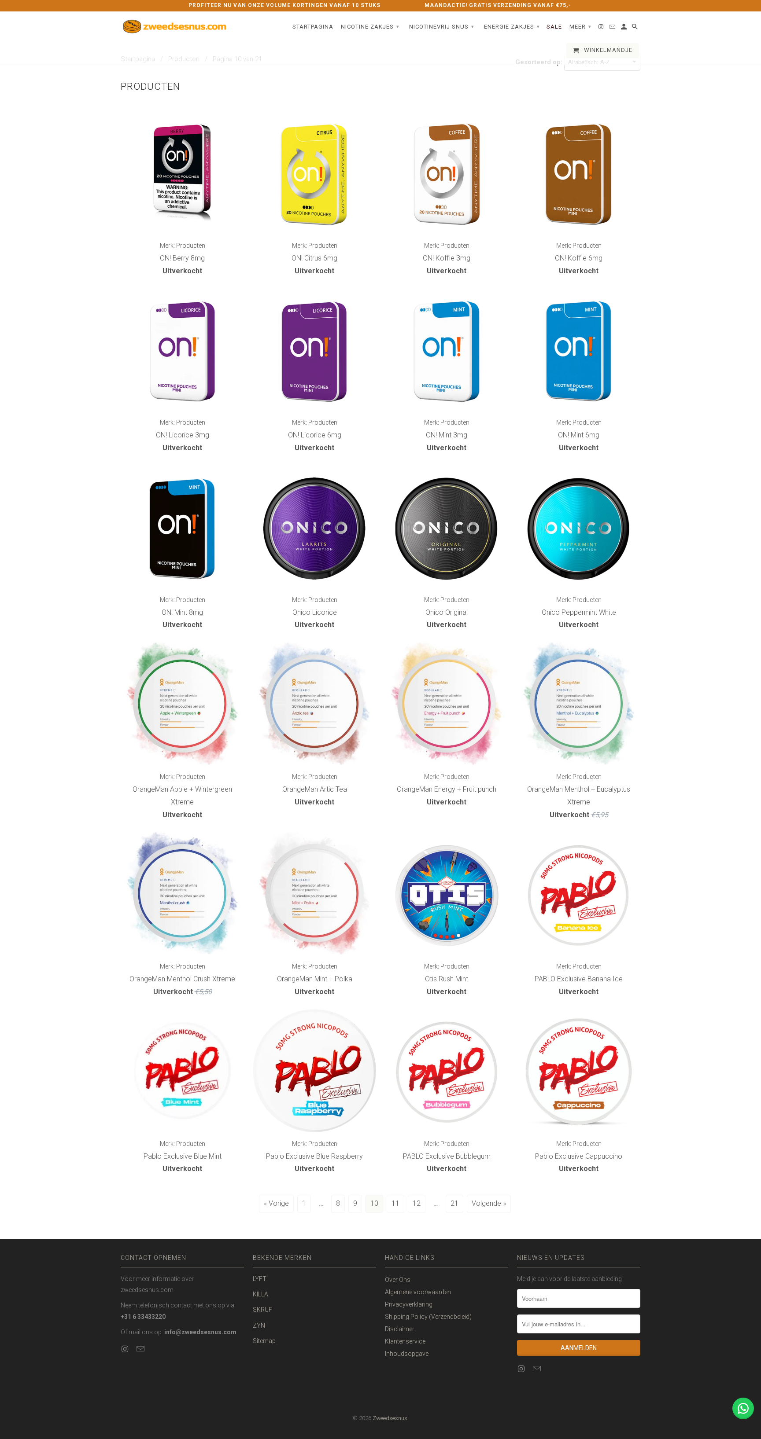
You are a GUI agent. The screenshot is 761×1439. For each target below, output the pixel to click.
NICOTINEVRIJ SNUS (441, 26)
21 (454, 1203)
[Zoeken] (635, 28)
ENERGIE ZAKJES (512, 26)
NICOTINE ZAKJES (370, 26)
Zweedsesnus (390, 1418)
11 (395, 1203)
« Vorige (276, 1203)
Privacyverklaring (408, 1304)
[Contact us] (743, 1408)
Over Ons (397, 1279)
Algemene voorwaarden (418, 1292)
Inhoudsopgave (407, 1353)
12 (417, 1203)
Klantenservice (405, 1341)
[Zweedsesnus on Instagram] (125, 1349)
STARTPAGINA (312, 26)
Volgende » (489, 1203)
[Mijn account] (624, 28)
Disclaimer (399, 1329)
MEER (580, 26)
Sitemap (264, 1340)
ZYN (259, 1325)
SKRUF (262, 1309)
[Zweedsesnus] (176, 27)
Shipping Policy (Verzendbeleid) (428, 1316)
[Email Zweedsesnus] (141, 1349)
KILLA (260, 1294)
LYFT (259, 1278)
